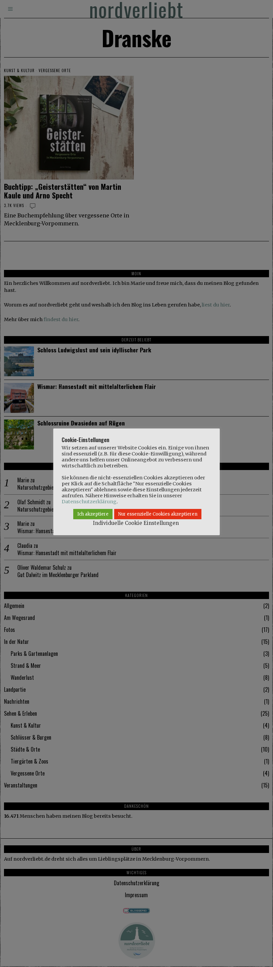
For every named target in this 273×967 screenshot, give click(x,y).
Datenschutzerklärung (89, 502)
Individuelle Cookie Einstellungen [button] (136, 523)
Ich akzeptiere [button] (93, 514)
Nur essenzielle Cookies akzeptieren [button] (157, 514)
